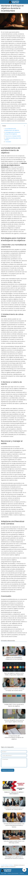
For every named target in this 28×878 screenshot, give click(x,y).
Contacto (22, 873)
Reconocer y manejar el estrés (13, 136)
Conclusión (8, 141)
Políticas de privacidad (12, 873)
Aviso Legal (3, 873)
